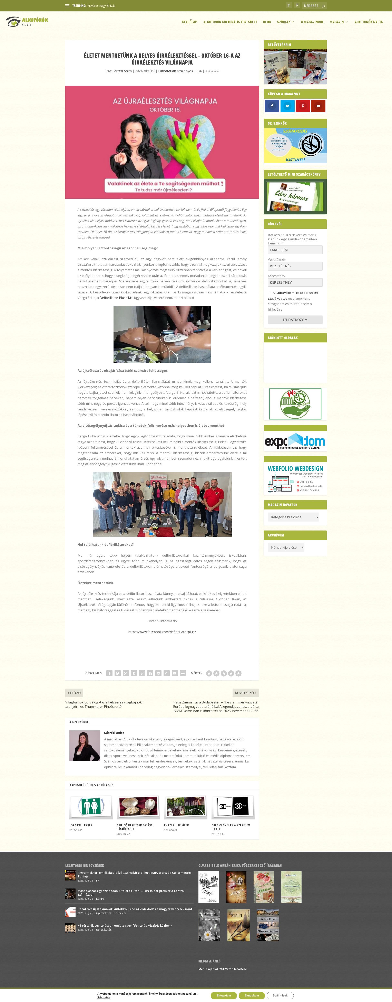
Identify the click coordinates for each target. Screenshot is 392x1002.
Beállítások (280, 996)
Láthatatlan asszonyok (175, 71)
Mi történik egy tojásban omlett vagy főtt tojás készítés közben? (125, 925)
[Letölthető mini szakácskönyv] (295, 196)
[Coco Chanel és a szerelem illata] (233, 806)
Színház (283, 22)
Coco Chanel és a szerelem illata (231, 827)
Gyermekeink (103, 913)
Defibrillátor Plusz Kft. (116, 297)
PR (97, 880)
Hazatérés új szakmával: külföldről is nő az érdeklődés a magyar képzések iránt (135, 909)
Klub (267, 22)
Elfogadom (224, 996)
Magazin (337, 22)
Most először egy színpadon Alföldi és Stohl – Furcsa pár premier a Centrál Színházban (131, 892)
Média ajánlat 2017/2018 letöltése (222, 969)
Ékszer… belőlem (176, 825)
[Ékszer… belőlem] (185, 806)
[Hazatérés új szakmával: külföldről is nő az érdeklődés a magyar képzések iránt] (70, 912)
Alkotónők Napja (369, 22)
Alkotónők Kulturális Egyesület (230, 22)
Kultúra (100, 899)
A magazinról (312, 22)
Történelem (119, 913)
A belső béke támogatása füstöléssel (135, 827)
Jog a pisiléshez (80, 825)
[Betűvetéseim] (295, 66)
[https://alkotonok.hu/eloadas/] (295, 162)
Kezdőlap (189, 22)
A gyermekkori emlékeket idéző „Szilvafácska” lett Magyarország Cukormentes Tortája (134, 874)
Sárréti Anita (122, 71)
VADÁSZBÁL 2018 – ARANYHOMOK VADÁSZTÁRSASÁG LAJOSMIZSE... (134, 6)
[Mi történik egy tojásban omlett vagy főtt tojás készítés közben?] (70, 928)
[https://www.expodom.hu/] (295, 441)
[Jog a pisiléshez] (91, 806)
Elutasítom (252, 996)
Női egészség (103, 929)
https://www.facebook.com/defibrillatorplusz (162, 632)
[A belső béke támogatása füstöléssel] (138, 806)
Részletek (103, 997)
